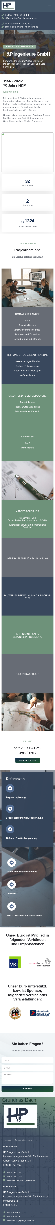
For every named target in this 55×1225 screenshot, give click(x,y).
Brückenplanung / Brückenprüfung (24, 817)
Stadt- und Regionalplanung (22, 871)
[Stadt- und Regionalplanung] (11, 862)
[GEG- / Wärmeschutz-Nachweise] (11, 906)
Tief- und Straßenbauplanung (21, 838)
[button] (49, 6)
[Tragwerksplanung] (10, 788)
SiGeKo (11, 893)
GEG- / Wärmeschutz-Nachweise (24, 915)
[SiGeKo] (11, 884)
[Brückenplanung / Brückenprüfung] (10, 809)
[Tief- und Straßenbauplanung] (10, 829)
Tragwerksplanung (16, 797)
